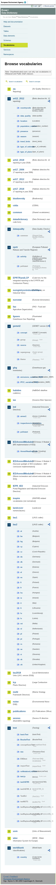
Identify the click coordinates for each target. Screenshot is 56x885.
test (15, 728)
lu (21, 613)
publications (19, 711)
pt (21, 639)
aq (14, 89)
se (21, 649)
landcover (18, 508)
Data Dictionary (23, 17)
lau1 (15, 517)
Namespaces (9, 54)
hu (21, 593)
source (23, 345)
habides (17, 390)
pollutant (24, 432)
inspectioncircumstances (26, 423)
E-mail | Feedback (11, 876)
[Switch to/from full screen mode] (39, 6)
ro (21, 644)
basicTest (24, 734)
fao (14, 307)
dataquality (18, 229)
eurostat (17, 300)
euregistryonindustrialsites (22, 290)
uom (15, 831)
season (23, 136)
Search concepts (34, 81)
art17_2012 (18, 179)
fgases (16, 316)
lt (20, 608)
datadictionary (20, 219)
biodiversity (19, 198)
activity (23, 256)
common (17, 212)
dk (21, 562)
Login (35, 6)
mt (21, 624)
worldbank (18, 848)
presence (24, 131)
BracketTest (25, 740)
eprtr (15, 247)
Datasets (7, 26)
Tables (6, 31)
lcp (14, 682)
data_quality (25, 116)
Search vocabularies (15, 81)
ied (14, 407)
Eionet (14, 17)
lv (21, 618)
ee (21, 567)
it (20, 603)
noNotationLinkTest (26, 771)
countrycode (25, 108)
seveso (16, 718)
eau (21, 752)
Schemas (7, 40)
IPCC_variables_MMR (26, 382)
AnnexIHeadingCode (26, 451)
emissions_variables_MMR (26, 377)
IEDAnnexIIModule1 (22, 442)
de (21, 557)
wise (15, 838)
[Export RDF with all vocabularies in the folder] (49, 101)
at (21, 531)
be (21, 536)
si (21, 654)
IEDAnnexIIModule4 (22, 473)
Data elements (9, 36)
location (23, 121)
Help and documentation (13, 22)
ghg (15, 368)
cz (21, 552)
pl (21, 634)
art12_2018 (18, 160)
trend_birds (25, 142)
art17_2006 (18, 169)
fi (20, 582)
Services (7, 50)
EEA (14, 2)
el (21, 572)
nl (21, 629)
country (23, 857)
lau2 (15, 524)
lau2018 (17, 673)
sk (21, 659)
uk (21, 665)
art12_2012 (18, 98)
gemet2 (17, 326)
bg (21, 541)
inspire (16, 498)
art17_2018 (18, 189)
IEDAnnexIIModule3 (22, 461)
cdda (15, 205)
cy (21, 547)
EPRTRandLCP (21, 278)
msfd (15, 692)
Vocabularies (9, 45)
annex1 (23, 416)
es (21, 577)
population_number (26, 126)
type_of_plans (26, 152)
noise (16, 702)
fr (21, 588)
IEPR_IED (18, 486)
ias (14, 400)
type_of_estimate (26, 147)
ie (21, 598)
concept (23, 333)
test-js (22, 776)
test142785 (24, 782)
